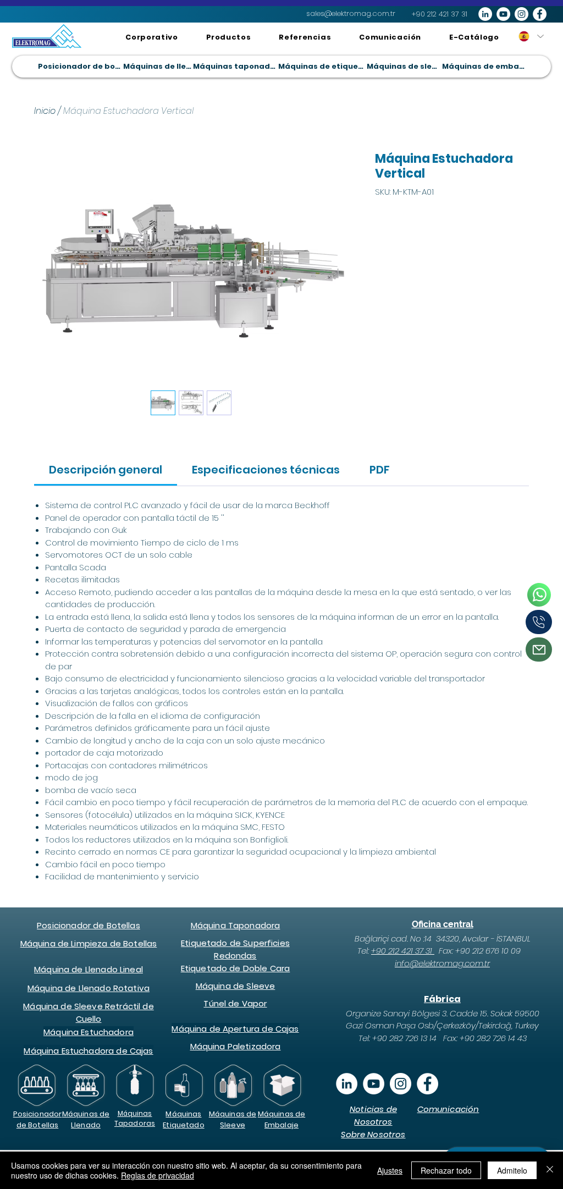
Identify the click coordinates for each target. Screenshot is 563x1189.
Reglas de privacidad (157, 1175)
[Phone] (539, 594)
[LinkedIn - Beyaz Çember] (485, 14)
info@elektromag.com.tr (442, 963)
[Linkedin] (346, 1083)
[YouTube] (373, 1083)
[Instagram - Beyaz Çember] (521, 14)
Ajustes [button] (389, 1170)
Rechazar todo (446, 1170)
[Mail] (539, 649)
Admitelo (512, 1170)
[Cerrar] (549, 1170)
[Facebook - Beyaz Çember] (540, 14)
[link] (105, 469)
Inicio (45, 110)
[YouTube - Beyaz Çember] (503, 14)
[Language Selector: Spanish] (530, 36)
